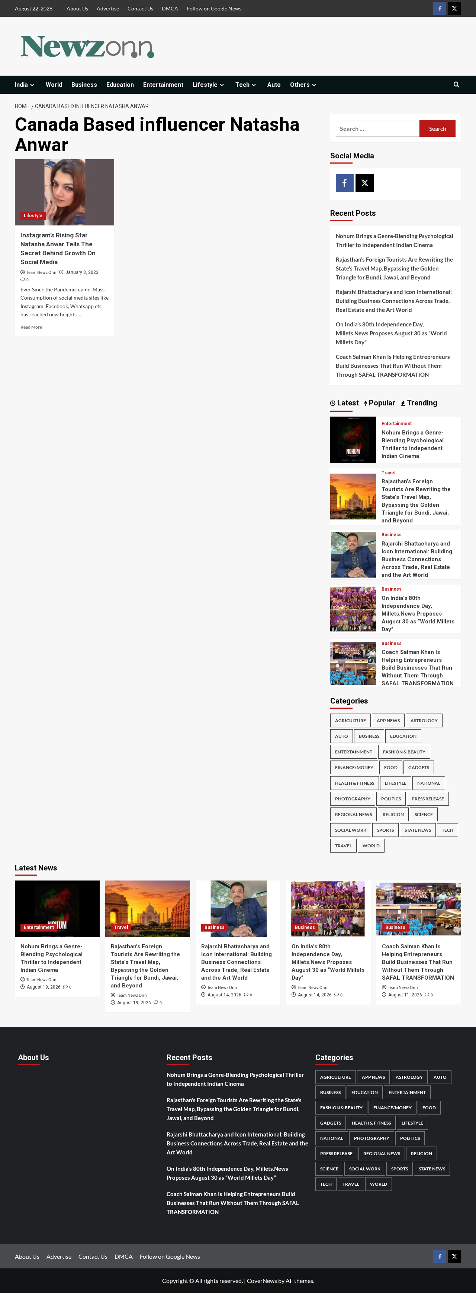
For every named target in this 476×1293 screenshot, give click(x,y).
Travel (388, 472)
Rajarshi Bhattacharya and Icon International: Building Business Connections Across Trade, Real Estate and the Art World (394, 300)
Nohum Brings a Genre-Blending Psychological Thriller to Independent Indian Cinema (394, 240)
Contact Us (140, 8)
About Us (77, 8)
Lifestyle (205, 84)
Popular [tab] (381, 402)
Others (300, 84)
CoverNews (262, 1280)
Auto (274, 84)
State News (418, 830)
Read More (31, 327)
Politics (391, 799)
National (428, 783)
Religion (393, 814)
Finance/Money (354, 767)
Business (84, 84)
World (54, 84)
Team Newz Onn (41, 272)
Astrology (424, 720)
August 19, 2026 (44, 987)
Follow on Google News (214, 8)
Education (120, 84)
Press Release (428, 799)
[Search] (456, 84)
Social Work (350, 830)
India (21, 84)
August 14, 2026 (224, 995)
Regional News (353, 814)
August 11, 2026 (405, 995)
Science (424, 814)
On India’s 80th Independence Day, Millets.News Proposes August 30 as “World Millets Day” (391, 333)
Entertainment (163, 84)
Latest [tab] (347, 402)
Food (391, 767)
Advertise (108, 8)
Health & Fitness (354, 783)
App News (388, 720)
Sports (385, 830)
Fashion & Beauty (404, 752)
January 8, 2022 (82, 272)
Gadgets (418, 767)
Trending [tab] (421, 402)
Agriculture (350, 720)
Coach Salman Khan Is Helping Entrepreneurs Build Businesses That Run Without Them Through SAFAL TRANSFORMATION (393, 365)
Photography (352, 799)
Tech (242, 84)
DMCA (170, 8)
